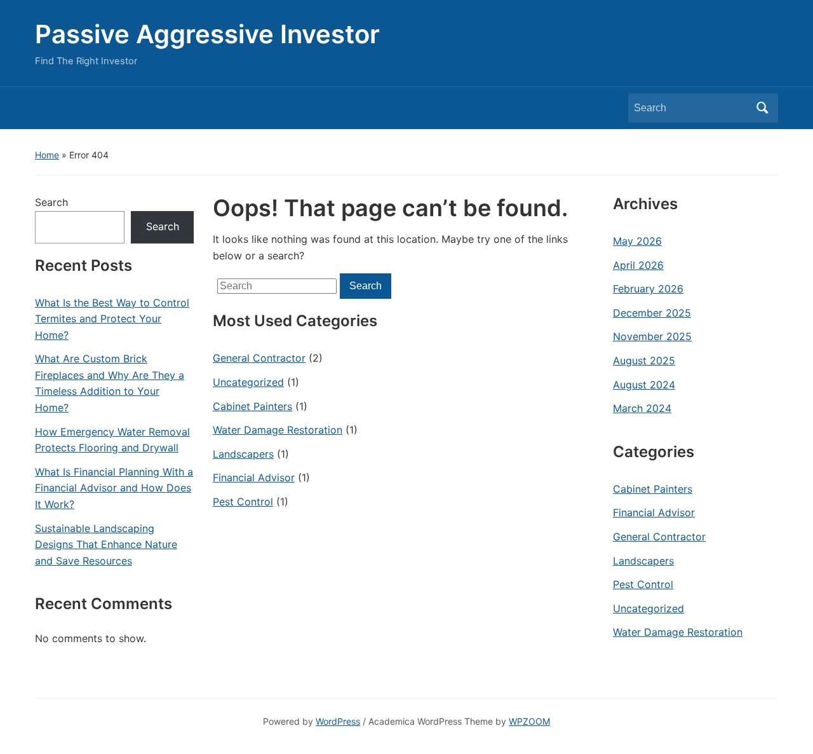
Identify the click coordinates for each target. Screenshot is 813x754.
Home (47, 154)
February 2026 (648, 288)
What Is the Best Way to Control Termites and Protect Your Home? (112, 318)
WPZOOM (529, 721)
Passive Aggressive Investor (207, 34)
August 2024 (644, 384)
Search (762, 108)
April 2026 (638, 265)
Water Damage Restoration (277, 429)
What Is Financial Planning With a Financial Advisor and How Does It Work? (114, 488)
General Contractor (259, 358)
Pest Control (243, 501)
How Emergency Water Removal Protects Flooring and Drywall (112, 440)
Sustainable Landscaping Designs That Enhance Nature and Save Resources (106, 544)
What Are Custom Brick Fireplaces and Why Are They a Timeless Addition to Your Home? (109, 383)
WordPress (338, 721)
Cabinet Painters (252, 406)
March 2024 (642, 408)
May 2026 (637, 241)
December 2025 (652, 312)
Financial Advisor (254, 477)
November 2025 (652, 336)
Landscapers (243, 454)
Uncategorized (248, 382)
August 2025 (644, 360)
